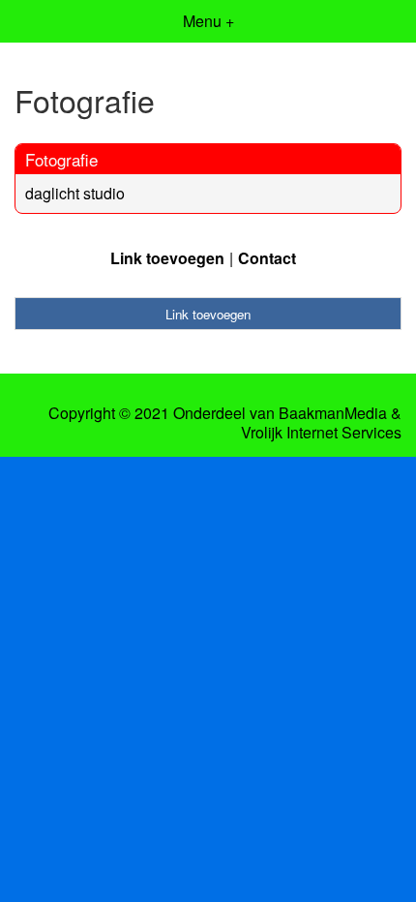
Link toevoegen (167, 258)
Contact (267, 258)
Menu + (208, 21)
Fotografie (61, 159)
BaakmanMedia (333, 413)
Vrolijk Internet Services (321, 432)
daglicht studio (75, 193)
